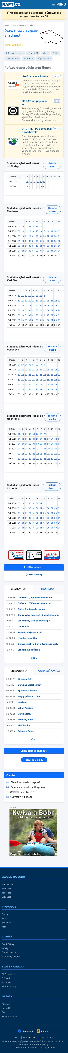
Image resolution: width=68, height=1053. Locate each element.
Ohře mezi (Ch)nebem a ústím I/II (34, 603)
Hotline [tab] (48, 589)
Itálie (4, 926)
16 (33, 231)
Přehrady (6, 888)
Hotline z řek (8, 884)
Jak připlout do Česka (29, 649)
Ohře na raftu (24, 713)
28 (23, 226)
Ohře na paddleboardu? (29, 685)
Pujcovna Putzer (26, 731)
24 (41, 453)
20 (27, 181)
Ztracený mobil (25, 719)
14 (41, 226)
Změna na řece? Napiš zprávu (28, 787)
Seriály (5, 948)
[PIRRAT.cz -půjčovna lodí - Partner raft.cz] (13, 107)
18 (41, 379)
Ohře (31, 25)
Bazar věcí (7, 982)
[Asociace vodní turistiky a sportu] (51, 551)
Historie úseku (52, 165)
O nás (50, 1037)
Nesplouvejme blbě (27, 638)
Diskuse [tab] (18, 670)
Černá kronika (9, 952)
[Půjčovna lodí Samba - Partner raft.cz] (13, 81)
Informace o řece (14, 53)
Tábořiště (28, 58)
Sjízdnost (6, 897)
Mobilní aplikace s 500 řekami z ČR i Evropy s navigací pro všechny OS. (35, 14)
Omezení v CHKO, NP (22, 791)
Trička (41, 1037)
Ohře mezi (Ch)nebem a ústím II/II (35, 597)
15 (44, 315)
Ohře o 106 (23, 626)
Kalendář (6, 1008)
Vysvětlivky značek (21, 796)
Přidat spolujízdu (34, 759)
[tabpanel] (34, 628)
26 (37, 300)
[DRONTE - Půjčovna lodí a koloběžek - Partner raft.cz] (13, 138)
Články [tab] (18, 589)
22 (41, 246)
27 (30, 226)
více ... (34, 657)
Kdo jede (22, 702)
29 (23, 236)
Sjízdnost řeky (25, 679)
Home (6, 25)
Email (17, 1037)
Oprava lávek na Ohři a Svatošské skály (38, 644)
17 (44, 300)
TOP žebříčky (35, 574)
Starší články (8, 944)
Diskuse (6, 1004)
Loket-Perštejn (25, 708)
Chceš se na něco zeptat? (25, 782)
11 (34, 181)
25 (37, 369)
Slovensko (7, 922)
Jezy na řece (12, 58)
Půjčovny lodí (44, 58)
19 (33, 226)
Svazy (5, 1012)
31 (19, 226)
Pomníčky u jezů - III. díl (30, 632)
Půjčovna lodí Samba (35, 76)
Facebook (28, 1031)
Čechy (5, 914)
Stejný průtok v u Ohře (29, 696)
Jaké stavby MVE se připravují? (34, 620)
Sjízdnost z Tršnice (27, 690)
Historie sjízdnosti (11, 956)
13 (41, 231)
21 (41, 310)
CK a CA (6, 978)
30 (55, 231)
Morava (5, 918)
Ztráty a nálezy (9, 986)
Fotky (55, 53)
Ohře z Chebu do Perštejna (31, 609)
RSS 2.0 (45, 1031)
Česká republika (19, 25)
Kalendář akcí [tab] (49, 670)
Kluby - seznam (9, 1016)
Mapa (45, 53)
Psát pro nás (29, 1037)
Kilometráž (33, 53)
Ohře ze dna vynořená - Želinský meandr (38, 615)
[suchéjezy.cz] (34, 551)
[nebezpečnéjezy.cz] (16, 551)
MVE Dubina (24, 725)
